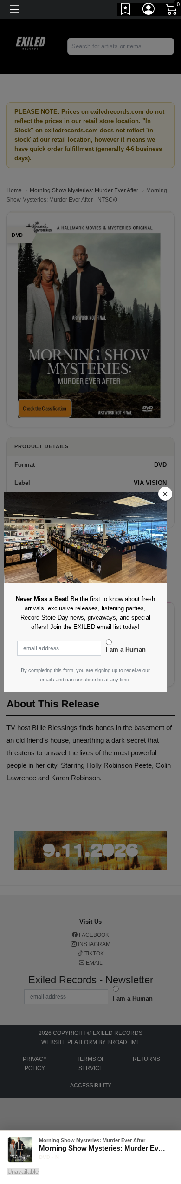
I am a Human (126, 649)
